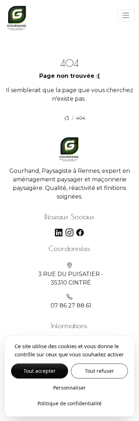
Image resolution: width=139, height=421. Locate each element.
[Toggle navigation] (126, 15)
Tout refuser (99, 370)
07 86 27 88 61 (71, 305)
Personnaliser (69, 387)
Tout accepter (40, 370)
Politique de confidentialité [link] (69, 403)
